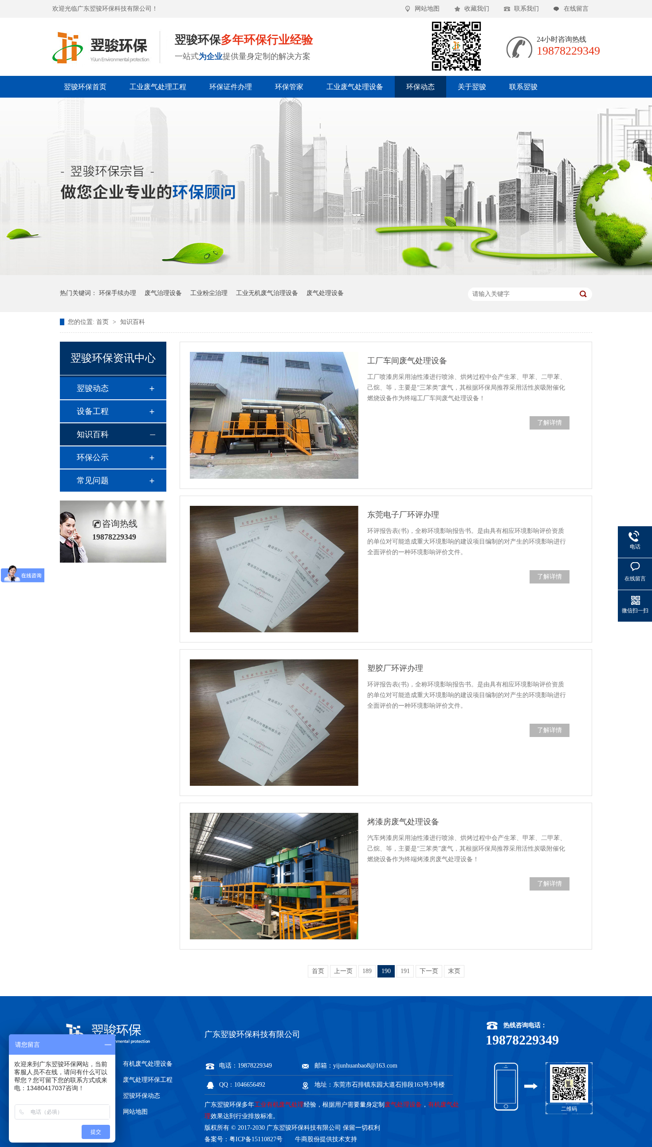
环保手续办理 (117, 293)
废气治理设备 (163, 293)
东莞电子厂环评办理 (403, 514)
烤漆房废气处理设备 (403, 821)
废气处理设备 (325, 293)
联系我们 (526, 8)
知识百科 (132, 322)
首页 (103, 322)
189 (367, 971)
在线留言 (576, 8)
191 (405, 971)
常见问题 (93, 480)
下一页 (429, 971)
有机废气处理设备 (148, 1063)
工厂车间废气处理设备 (407, 360)
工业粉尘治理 (209, 293)
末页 (454, 971)
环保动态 (420, 87)
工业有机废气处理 (279, 1104)
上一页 (343, 971)
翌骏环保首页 (85, 87)
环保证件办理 (230, 87)
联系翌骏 (523, 87)
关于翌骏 (472, 87)
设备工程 (93, 411)
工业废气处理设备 (354, 87)
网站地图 (427, 8)
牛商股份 (307, 1139)
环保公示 (93, 457)
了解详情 (549, 422)
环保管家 (289, 87)
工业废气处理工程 (158, 87)
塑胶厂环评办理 (395, 668)
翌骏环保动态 (141, 1095)
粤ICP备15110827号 (256, 1139)
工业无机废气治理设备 (267, 293)
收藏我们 (476, 8)
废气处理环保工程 (148, 1079)
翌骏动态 (93, 388)
